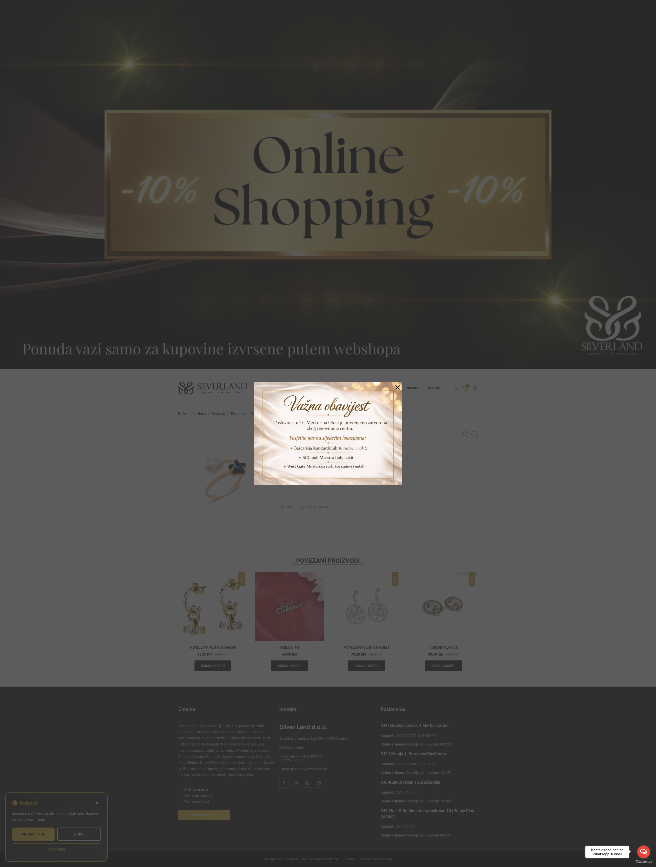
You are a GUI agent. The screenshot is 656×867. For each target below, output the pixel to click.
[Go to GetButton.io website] (644, 861)
